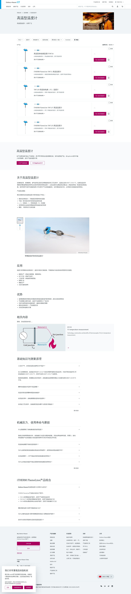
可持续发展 (102, 555)
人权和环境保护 (103, 558)
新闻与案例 (102, 546)
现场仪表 (19, 12)
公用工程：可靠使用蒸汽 (73, 558)
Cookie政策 (18, 583)
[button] (39, 59)
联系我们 (111, 2)
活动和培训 (102, 549)
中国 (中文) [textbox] (119, 2)
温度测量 (26, 12)
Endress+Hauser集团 (104, 537)
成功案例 (101, 552)
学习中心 (85, 546)
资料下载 (104, 2)
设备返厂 (85, 552)
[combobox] (120, 2)
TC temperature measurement (77, 330)
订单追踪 (85, 549)
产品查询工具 (96, 2)
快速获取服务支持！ (88, 537)
